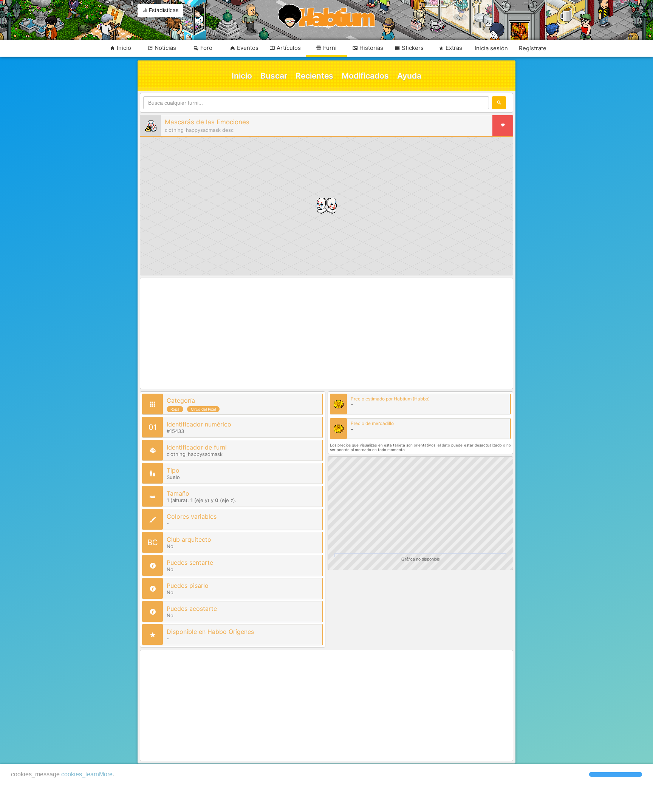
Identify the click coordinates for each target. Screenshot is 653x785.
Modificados (365, 75)
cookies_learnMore (87, 774)
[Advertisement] (326, 334)
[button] (615, 774)
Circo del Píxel (203, 409)
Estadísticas (162, 10)
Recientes (314, 75)
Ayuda (409, 75)
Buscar (273, 75)
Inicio (242, 75)
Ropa (174, 409)
